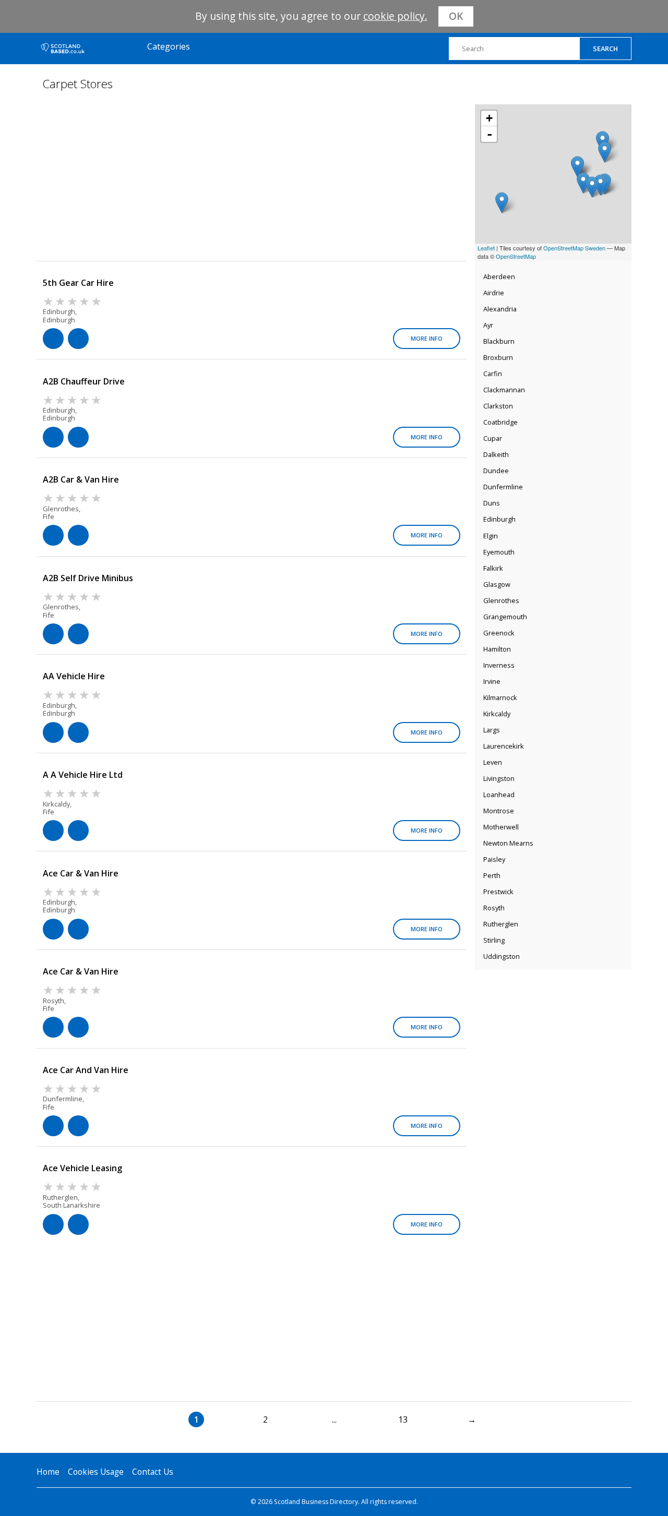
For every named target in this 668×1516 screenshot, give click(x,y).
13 (403, 1419)
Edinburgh (499, 519)
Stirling (494, 940)
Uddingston (501, 956)
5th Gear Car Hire (78, 282)
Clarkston (498, 406)
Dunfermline (503, 486)
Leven (492, 762)
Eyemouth (499, 552)
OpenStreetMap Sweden (574, 248)
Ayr (488, 325)
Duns (491, 503)
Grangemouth (505, 616)
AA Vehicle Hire (74, 676)
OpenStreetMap (516, 256)
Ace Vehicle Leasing (82, 1168)
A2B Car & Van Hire (81, 479)
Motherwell (501, 827)
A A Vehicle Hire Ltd (83, 774)
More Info (427, 338)
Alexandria (500, 309)
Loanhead (499, 794)
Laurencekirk (503, 746)
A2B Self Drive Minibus (88, 578)
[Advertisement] (553, 1040)
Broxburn (498, 357)
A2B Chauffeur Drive (84, 381)
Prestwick (498, 891)
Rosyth (494, 907)
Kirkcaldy (496, 713)
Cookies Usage (96, 1471)
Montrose (498, 810)
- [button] (489, 134)
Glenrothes (501, 600)
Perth (491, 875)
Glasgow (496, 584)
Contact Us (152, 1471)
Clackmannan (504, 389)
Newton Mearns (508, 843)
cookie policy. (395, 16)
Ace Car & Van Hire (80, 873)
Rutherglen (500, 924)
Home (48, 1471)
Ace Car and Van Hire (85, 1070)
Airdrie (493, 292)
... (334, 1419)
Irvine (491, 681)
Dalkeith (496, 454)
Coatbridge (500, 422)
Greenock (499, 632)
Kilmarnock (500, 697)
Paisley (494, 859)
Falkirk (493, 568)
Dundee (496, 470)
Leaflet (486, 248)
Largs (491, 730)
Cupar (492, 438)
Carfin (492, 373)
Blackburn (499, 341)
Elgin (490, 535)
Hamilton (497, 649)
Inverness (499, 665)
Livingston (499, 778)
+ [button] (489, 118)
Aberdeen (499, 276)
